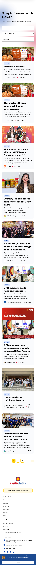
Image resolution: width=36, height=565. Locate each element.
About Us (5, 503)
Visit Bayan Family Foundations (18, 490)
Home (5, 500)
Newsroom (6, 509)
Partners (5, 512)
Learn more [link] (10, 558)
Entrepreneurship (8, 523)
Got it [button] (18, 562)
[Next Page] (32, 461)
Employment (6, 529)
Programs (6, 506)
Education (6, 526)
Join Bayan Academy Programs (12, 532)
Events (5, 515)
